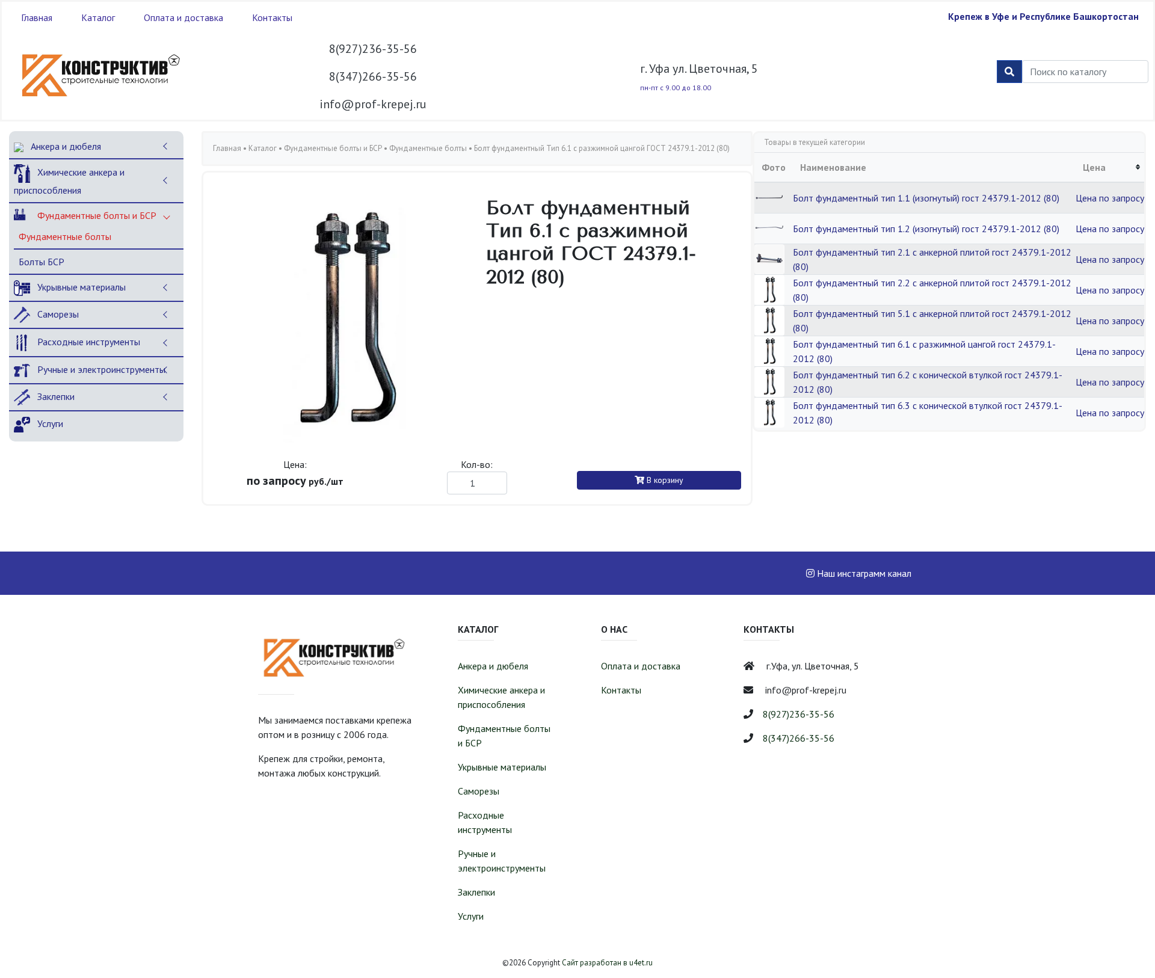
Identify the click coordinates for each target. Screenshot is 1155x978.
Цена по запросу (1110, 198)
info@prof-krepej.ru (373, 104)
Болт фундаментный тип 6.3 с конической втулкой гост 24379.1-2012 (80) (927, 412)
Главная (36, 17)
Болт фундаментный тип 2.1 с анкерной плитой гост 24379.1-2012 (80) (932, 259)
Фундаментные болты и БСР (95, 215)
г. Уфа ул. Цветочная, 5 (699, 68)
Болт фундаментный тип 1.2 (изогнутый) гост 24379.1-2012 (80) (926, 229)
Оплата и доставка (183, 17)
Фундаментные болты (65, 236)
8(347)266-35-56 (373, 76)
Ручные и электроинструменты (100, 369)
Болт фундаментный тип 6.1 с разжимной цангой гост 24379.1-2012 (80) (924, 351)
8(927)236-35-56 (373, 49)
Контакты (272, 17)
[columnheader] (1110, 167)
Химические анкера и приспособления (69, 180)
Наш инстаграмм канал (863, 573)
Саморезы (57, 314)
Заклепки (55, 396)
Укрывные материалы (80, 287)
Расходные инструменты (87, 342)
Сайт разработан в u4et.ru (607, 963)
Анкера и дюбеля (64, 146)
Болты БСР (41, 262)
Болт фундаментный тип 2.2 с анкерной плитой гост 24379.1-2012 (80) (932, 290)
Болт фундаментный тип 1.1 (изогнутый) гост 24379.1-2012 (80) (926, 198)
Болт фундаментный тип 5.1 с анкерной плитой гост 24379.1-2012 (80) (932, 320)
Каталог (98, 17)
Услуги (49, 423)
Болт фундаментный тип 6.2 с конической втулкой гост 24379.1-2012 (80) (927, 382)
